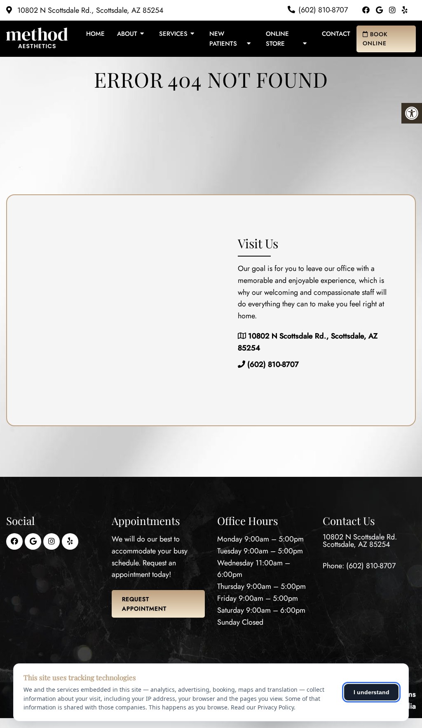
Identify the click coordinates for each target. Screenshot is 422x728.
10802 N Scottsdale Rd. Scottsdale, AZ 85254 (360, 540)
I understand (371, 692)
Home (95, 33)
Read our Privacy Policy (262, 707)
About (127, 33)
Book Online (375, 38)
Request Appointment (144, 603)
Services (173, 33)
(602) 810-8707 (323, 10)
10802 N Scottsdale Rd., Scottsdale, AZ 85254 (89, 10)
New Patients (223, 38)
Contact (336, 33)
